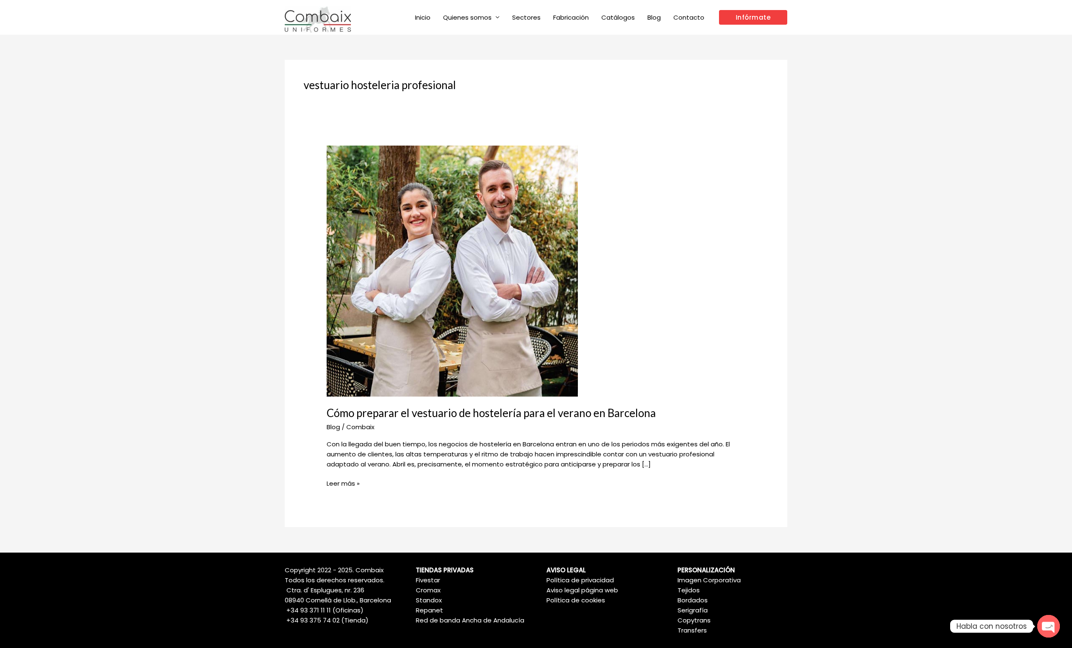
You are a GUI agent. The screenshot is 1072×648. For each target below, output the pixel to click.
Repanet (429, 610)
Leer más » (343, 483)
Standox (429, 600)
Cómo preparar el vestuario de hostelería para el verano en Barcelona (491, 413)
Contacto (688, 17)
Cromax (428, 590)
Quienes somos (467, 17)
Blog (654, 17)
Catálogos (618, 17)
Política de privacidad (580, 580)
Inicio (422, 17)
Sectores (526, 17)
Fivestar (428, 580)
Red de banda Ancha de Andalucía (470, 620)
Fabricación (571, 17)
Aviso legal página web (582, 590)
